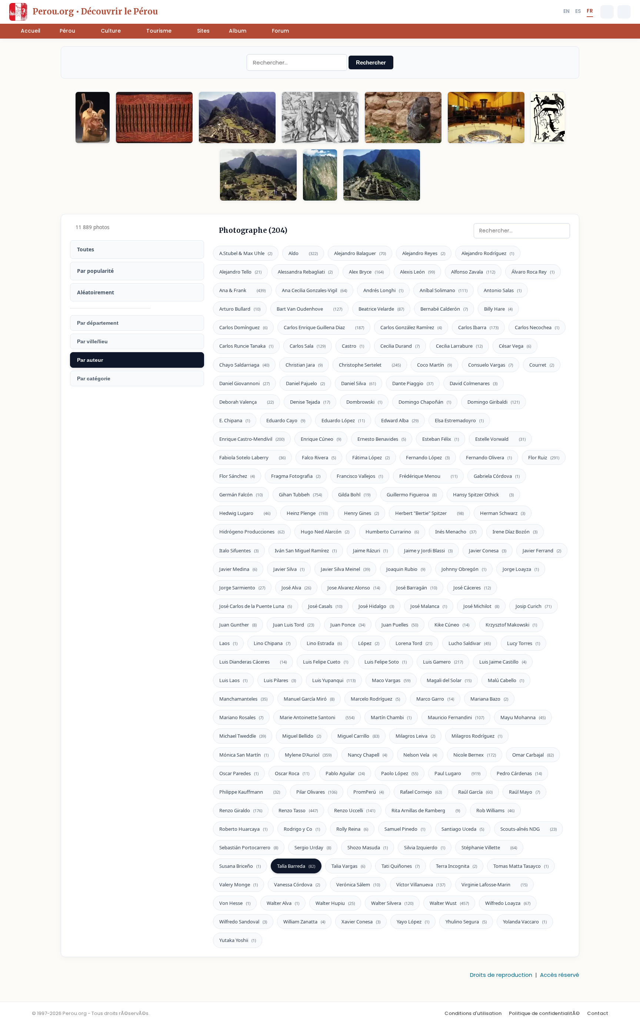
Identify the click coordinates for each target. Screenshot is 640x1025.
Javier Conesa (487, 550)
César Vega (515, 346)
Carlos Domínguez (243, 327)
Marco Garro (435, 698)
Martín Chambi (391, 717)
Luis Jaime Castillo (502, 661)
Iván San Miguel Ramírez (306, 550)
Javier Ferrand (542, 550)
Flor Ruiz (543, 457)
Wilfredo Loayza (507, 903)
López (368, 643)
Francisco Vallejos (360, 476)
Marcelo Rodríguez (375, 698)
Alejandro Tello (240, 271)
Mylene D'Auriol (308, 754)
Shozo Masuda (367, 847)
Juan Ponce (347, 624)
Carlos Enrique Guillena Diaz (324, 327)
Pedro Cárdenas (519, 773)
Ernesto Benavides (381, 439)
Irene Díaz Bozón (515, 531)
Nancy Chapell (367, 754)
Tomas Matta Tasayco (521, 866)
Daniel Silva (358, 383)
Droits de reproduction (501, 975)
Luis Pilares (280, 680)
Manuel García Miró (309, 698)
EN (566, 11)
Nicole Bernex (474, 754)
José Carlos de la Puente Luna (255, 606)
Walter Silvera (392, 903)
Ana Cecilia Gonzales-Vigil (314, 290)
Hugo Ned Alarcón (325, 531)
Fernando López (428, 457)
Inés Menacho (455, 531)
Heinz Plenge (307, 513)
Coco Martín (434, 364)
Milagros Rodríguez (476, 736)
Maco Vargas (391, 680)
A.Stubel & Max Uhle (245, 253)
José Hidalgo (376, 606)
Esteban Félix (440, 439)
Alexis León (417, 271)
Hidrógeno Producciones (251, 531)
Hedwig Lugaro (244, 513)
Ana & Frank (242, 290)
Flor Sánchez (237, 476)
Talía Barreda (296, 866)
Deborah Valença (246, 402)
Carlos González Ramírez (411, 327)
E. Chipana (234, 420)
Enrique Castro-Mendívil (251, 439)
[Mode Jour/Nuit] (624, 12)
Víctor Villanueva (420, 884)
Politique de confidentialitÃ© (544, 1013)
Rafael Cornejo (421, 791)
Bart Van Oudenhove (309, 308)
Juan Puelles (399, 624)
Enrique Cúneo (321, 439)
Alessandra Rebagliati (305, 271)
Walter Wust (449, 903)
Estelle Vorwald (500, 439)
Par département (98, 323)
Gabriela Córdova (497, 476)
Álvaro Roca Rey (532, 271)
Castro (353, 346)
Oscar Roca (292, 773)
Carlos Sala (308, 346)
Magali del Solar (449, 680)
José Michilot (481, 606)
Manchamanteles (243, 698)
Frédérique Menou (428, 476)
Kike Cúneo (451, 624)
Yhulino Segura (466, 921)
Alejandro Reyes (423, 253)
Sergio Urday (312, 847)
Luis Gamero (443, 661)
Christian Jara (304, 364)
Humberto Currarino (392, 531)
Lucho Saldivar (470, 643)
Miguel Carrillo (358, 736)
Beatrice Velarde (381, 308)
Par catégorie (93, 378)
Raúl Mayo (524, 791)
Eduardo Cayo (285, 420)
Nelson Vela (420, 754)
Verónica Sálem (358, 884)
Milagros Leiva (415, 736)
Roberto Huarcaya (243, 829)
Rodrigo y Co (302, 829)
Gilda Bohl (354, 494)
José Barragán (416, 587)
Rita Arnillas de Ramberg (425, 810)
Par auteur (90, 360)
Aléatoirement (95, 292)
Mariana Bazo (489, 698)
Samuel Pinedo (404, 829)
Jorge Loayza (521, 569)
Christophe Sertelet (370, 364)
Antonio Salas (502, 290)
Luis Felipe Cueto (325, 661)
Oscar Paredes (239, 773)
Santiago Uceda (462, 829)
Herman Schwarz (502, 513)
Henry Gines (361, 513)
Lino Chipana (272, 643)
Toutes (85, 249)
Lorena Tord (414, 643)
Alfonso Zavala (473, 271)
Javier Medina (238, 569)
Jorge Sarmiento (242, 587)
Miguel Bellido (301, 736)
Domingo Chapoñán (425, 402)
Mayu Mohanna (523, 717)
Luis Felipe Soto (385, 661)
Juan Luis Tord (293, 624)
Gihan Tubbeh (300, 494)
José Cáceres (472, 587)
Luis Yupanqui (334, 680)
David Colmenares (473, 383)
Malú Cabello (506, 680)
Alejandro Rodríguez (487, 253)
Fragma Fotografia (295, 476)
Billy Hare (498, 308)
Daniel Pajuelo (305, 383)
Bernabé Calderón (444, 308)
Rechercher (371, 62)
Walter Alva (283, 903)
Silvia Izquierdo (424, 847)
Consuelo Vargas (490, 364)
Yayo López (413, 921)
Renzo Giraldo (240, 810)
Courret (541, 364)
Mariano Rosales (241, 717)
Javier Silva (288, 569)
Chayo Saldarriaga (244, 364)
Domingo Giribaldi (493, 402)
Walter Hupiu (335, 903)
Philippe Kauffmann (249, 791)
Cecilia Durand (400, 346)
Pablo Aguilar (345, 773)
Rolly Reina (352, 829)
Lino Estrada (324, 643)
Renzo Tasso (298, 810)
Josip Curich (533, 606)
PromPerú (368, 791)
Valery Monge (238, 884)
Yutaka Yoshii (237, 940)
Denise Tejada (310, 402)
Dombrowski (364, 402)
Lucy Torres (523, 643)
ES (578, 11)
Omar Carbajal (533, 754)
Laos (228, 643)
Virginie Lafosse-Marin (494, 884)
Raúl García (475, 791)
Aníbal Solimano (443, 290)
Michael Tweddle (242, 736)
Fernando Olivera (489, 457)
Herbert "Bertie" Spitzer (429, 513)
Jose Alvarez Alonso (353, 587)
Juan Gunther (238, 624)
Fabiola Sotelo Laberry (252, 457)
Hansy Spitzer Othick (483, 494)
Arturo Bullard (239, 308)
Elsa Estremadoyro (459, 420)
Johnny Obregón (463, 569)
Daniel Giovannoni (244, 383)
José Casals (325, 606)
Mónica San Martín (244, 754)
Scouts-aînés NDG (528, 829)
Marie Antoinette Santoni (317, 717)
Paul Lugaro (457, 773)
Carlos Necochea (537, 327)
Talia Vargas (348, 866)
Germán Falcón (241, 494)
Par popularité (95, 270)
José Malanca (428, 606)
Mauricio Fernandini (456, 717)
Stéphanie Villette (489, 847)
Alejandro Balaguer (360, 253)
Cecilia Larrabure (459, 346)
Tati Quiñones (400, 866)
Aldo (303, 253)
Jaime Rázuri (370, 550)
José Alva (296, 587)
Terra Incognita (456, 866)
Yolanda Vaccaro (525, 921)
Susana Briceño (240, 866)
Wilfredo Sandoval (243, 921)
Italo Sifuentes (239, 550)
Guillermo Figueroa (412, 494)
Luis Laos (233, 680)
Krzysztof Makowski (511, 624)
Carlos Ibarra (478, 327)
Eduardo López (343, 420)
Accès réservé (559, 975)
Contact (597, 1013)
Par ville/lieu (92, 341)
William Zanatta (304, 921)
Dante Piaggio (412, 383)
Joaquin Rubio (405, 569)
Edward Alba (400, 420)
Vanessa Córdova (297, 884)
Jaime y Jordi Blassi (428, 550)
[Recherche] (607, 12)
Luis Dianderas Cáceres (253, 661)
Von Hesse (234, 903)
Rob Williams (495, 810)
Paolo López (399, 773)
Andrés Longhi (383, 290)
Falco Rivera (319, 457)
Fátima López (371, 457)
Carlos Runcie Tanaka (246, 346)
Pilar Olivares (316, 791)
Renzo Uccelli (354, 810)
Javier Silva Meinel (345, 569)
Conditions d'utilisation (472, 1013)
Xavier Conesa (360, 921)
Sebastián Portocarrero (248, 847)
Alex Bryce (366, 271)
